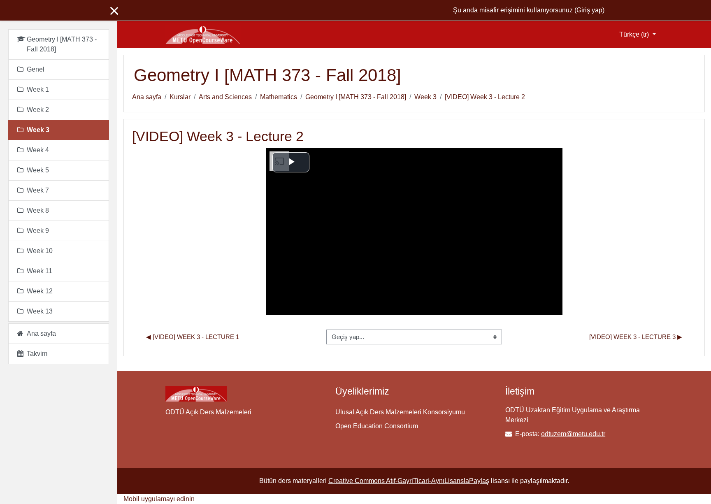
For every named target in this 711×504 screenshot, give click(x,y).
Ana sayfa (146, 96)
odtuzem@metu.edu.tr (573, 433)
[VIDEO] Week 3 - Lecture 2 (485, 96)
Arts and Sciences (225, 96)
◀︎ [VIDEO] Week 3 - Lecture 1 (192, 336)
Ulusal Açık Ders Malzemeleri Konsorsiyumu (400, 412)
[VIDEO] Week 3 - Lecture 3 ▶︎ (635, 336)
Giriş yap (589, 10)
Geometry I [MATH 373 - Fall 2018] (355, 96)
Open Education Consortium (376, 426)
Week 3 (425, 96)
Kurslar (180, 96)
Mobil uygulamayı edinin (159, 498)
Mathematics (278, 96)
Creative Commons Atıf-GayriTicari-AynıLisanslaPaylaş (408, 480)
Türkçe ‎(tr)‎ (635, 34)
